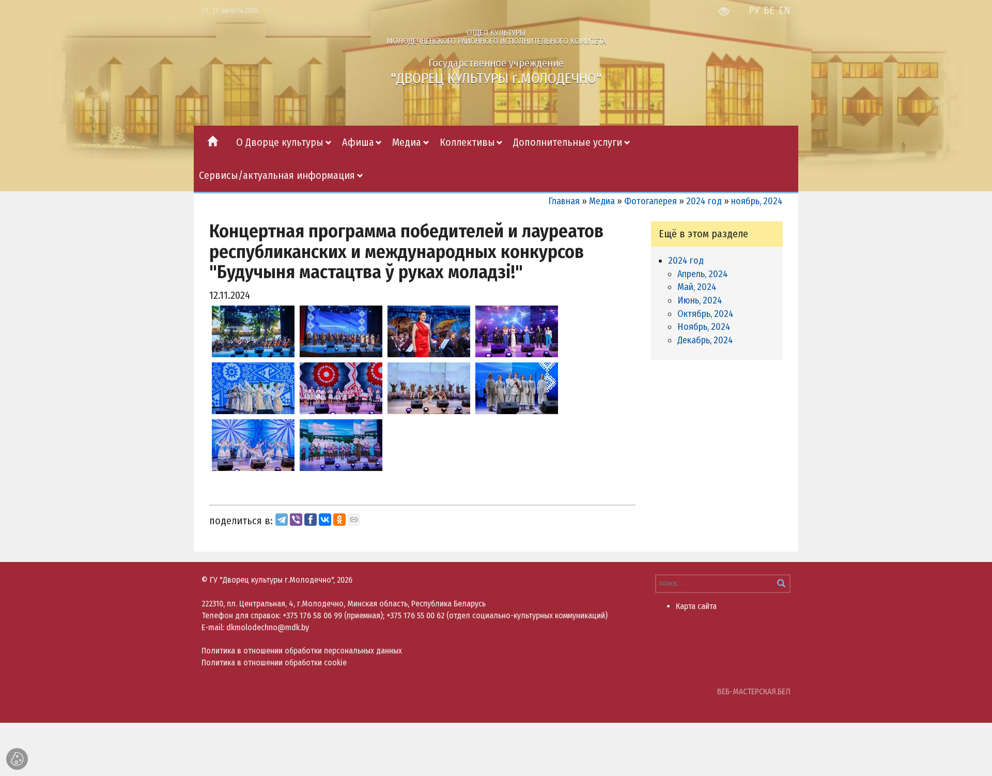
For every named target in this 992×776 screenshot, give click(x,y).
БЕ (769, 10)
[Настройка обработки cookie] (17, 759)
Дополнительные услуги (567, 142)
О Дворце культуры (279, 142)
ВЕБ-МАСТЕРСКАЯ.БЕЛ (754, 691)
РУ (754, 10)
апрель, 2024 (702, 274)
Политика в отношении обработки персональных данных (302, 651)
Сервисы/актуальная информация (277, 175)
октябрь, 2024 (705, 313)
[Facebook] (310, 519)
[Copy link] (354, 519)
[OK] (339, 519)
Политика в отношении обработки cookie (274, 662)
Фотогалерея (650, 201)
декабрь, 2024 (705, 340)
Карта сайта (696, 606)
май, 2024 (697, 287)
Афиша (358, 142)
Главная (564, 201)
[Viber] (296, 519)
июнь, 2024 (699, 300)
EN (785, 10)
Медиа (406, 142)
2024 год (704, 201)
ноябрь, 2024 (757, 201)
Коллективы (467, 142)
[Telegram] (281, 519)
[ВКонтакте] (325, 519)
